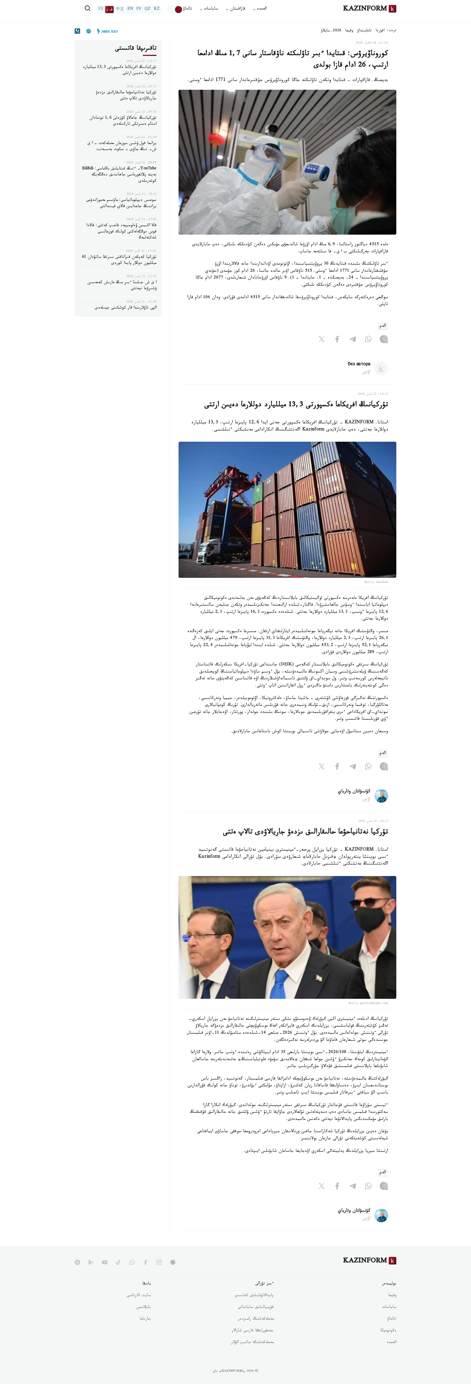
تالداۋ (187, 9)
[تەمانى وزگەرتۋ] (175, 9)
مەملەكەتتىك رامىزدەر (256, 1319)
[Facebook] (337, 340)
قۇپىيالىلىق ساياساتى (256, 1308)
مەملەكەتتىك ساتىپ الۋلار (252, 1343)
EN (130, 10)
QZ (147, 10)
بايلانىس (143, 1308)
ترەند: (391, 31)
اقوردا (380, 31)
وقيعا (349, 31)
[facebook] (145, 1262)
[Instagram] (383, 340)
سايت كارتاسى (138, 1296)
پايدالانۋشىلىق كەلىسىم (254, 1296)
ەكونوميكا (388, 1331)
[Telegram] (352, 340)
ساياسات (389, 1308)
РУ (139, 10)
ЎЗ (100, 10)
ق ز (109, 10)
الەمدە (391, 1343)
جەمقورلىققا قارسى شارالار (253, 1331)
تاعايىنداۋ (364, 31)
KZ (157, 10)
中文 (120, 10)
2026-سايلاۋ (331, 31)
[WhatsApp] (368, 340)
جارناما (145, 1319)
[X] (321, 340)
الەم (383, 326)
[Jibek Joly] (106, 31)
